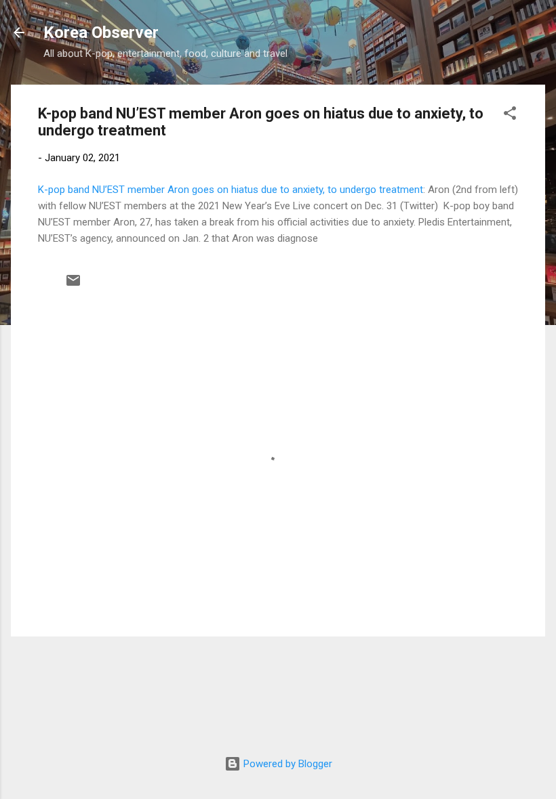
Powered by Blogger (286, 764)
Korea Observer (101, 32)
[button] (510, 115)
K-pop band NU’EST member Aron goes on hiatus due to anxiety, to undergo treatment (230, 189)
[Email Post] (73, 285)
